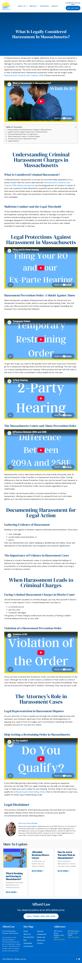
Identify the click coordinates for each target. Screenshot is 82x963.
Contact (54, 6)
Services (32, 6)
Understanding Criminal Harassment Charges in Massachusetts (29, 130)
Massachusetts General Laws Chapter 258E (23, 75)
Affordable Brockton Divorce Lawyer (40, 854)
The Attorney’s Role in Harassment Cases (22, 139)
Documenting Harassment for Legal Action (23, 134)
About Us (21, 6)
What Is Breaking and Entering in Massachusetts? (14, 876)
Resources (44, 6)
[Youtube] (79, 959)
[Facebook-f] (76, 959)
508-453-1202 (59, 939)
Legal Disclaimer (13, 141)
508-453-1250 (73, 937)
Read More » (12, 892)
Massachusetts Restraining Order (30, 792)
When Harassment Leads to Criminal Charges (24, 136)
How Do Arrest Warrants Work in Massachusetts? (66, 854)
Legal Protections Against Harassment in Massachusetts (27, 132)
